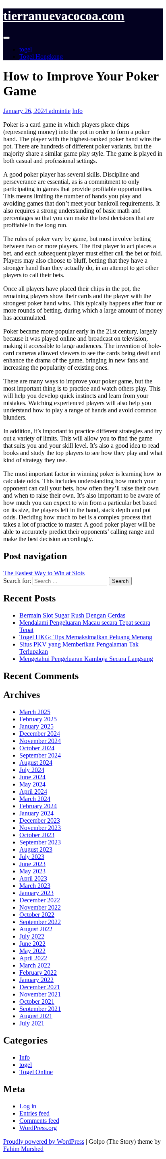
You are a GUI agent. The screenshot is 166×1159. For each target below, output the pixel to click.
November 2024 (40, 740)
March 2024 (34, 798)
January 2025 (36, 726)
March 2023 (34, 885)
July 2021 (31, 1023)
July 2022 (31, 936)
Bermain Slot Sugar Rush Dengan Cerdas (72, 615)
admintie (60, 110)
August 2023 (35, 849)
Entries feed (34, 1113)
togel (25, 49)
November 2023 (40, 827)
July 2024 (31, 769)
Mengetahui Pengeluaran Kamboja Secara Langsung (86, 658)
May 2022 (32, 950)
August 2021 (35, 1016)
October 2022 (36, 914)
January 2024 (36, 813)
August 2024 (35, 762)
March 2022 (34, 965)
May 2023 (32, 871)
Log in (27, 1106)
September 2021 (40, 1008)
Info (77, 110)
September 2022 (40, 921)
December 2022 (39, 900)
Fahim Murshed (23, 1148)
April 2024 (33, 791)
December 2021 (39, 987)
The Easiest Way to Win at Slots (44, 573)
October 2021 (36, 1001)
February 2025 (38, 719)
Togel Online (36, 1071)
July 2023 (31, 856)
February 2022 (38, 972)
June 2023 (32, 864)
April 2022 (33, 958)
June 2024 (32, 777)
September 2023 (40, 842)
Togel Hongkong (41, 56)
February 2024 (38, 806)
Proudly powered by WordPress (43, 1141)
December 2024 (39, 733)
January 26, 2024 (26, 110)
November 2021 (40, 994)
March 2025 (34, 711)
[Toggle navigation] (6, 38)
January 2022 (36, 979)
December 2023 (39, 820)
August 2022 (35, 929)
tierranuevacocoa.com (63, 15)
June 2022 (32, 943)
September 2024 (40, 755)
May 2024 (32, 784)
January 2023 (36, 892)
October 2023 (36, 835)
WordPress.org (38, 1127)
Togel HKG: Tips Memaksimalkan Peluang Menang (85, 637)
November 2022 (40, 907)
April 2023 (33, 878)
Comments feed (39, 1120)
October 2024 (36, 748)
